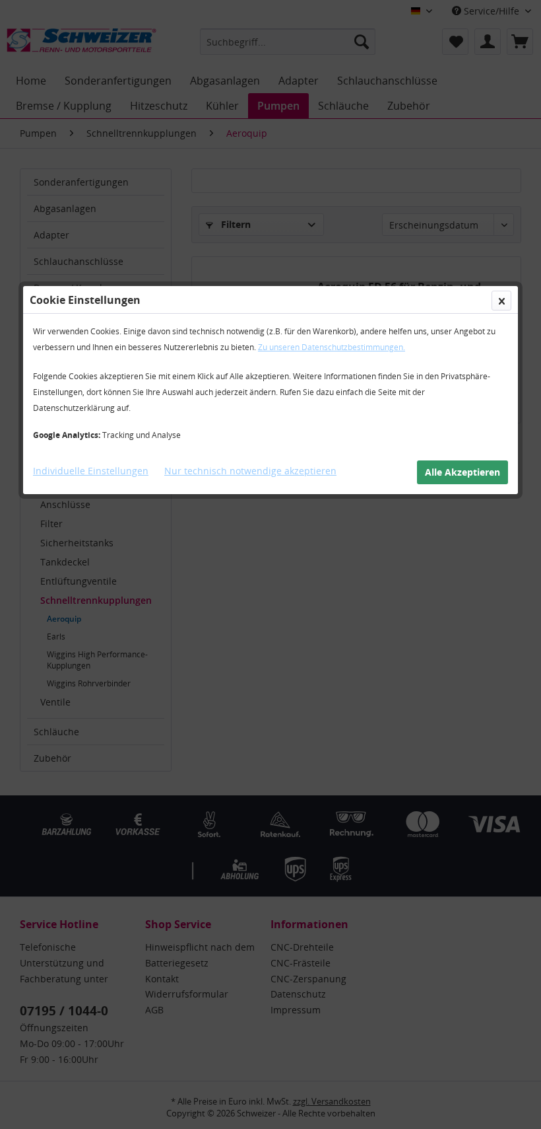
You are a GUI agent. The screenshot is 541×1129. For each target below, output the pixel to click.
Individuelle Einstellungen (90, 470)
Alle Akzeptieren (462, 472)
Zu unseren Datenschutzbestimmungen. (331, 347)
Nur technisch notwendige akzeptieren (250, 470)
